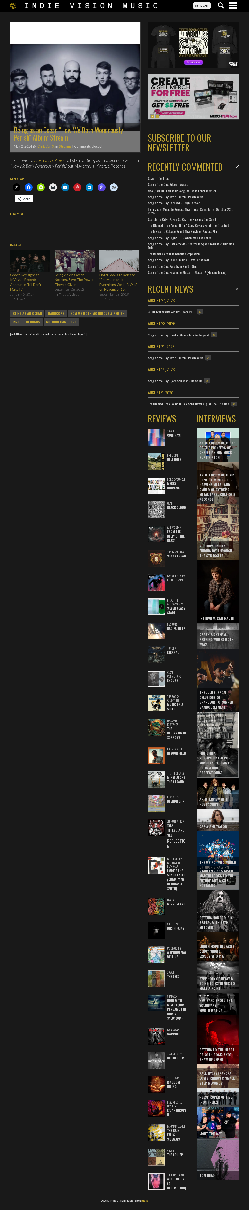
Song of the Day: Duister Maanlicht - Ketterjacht (178, 334)
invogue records (26, 321)
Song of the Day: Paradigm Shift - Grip (172, 266)
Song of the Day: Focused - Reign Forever (174, 202)
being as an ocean (27, 313)
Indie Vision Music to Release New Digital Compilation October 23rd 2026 (190, 211)
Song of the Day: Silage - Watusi (168, 184)
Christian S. (46, 146)
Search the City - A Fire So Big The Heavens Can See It (182, 219)
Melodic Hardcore (61, 321)
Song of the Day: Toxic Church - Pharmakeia (175, 196)
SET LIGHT (202, 5)
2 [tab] (157, 116)
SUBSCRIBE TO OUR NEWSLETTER (179, 142)
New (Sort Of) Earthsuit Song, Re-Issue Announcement (182, 190)
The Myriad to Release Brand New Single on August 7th (182, 231)
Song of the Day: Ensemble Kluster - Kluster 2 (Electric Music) (187, 272)
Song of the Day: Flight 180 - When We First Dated (180, 237)
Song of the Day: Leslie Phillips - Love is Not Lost (178, 259)
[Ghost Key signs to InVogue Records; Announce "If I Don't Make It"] (30, 261)
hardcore (56, 313)
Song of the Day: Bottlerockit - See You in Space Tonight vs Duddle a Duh (191, 245)
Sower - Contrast (159, 178)
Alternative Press (49, 160)
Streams (65, 146)
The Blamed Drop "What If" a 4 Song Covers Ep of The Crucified (188, 225)
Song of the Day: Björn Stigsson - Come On (175, 380)
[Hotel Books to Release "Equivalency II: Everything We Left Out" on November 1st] (119, 261)
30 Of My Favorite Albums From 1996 (171, 311)
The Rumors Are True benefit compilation (174, 253)
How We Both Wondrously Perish (97, 313)
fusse (144, 1200)
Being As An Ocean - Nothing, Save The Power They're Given (74, 280)
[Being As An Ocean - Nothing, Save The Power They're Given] (74, 261)
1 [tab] (152, 116)
